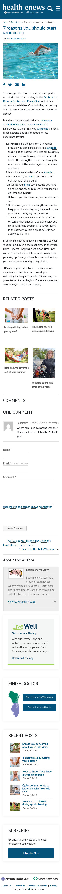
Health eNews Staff (37, 885)
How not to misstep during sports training (34, 803)
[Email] (55, 601)
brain (27, 184)
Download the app (22, 658)
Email (15, 463)
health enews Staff (16, 38)
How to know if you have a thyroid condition (37, 773)
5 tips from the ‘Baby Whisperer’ (37, 549)
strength (52, 147)
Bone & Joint (16, 22)
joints (31, 176)
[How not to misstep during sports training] (44, 315)
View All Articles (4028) (21, 601)
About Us (7, 885)
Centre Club (38, 124)
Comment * (9, 477)
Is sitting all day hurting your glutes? (36, 759)
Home (5, 22)
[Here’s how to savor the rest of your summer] (16, 355)
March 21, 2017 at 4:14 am (42, 422)
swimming (42, 128)
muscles (49, 172)
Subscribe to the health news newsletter (27, 506)
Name (7, 449)
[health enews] (24, 9)
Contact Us (20, 885)
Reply (56, 422)
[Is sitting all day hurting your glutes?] (16, 315)
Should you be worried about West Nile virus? (35, 745)
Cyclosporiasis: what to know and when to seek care (36, 788)
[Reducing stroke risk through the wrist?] (44, 363)
